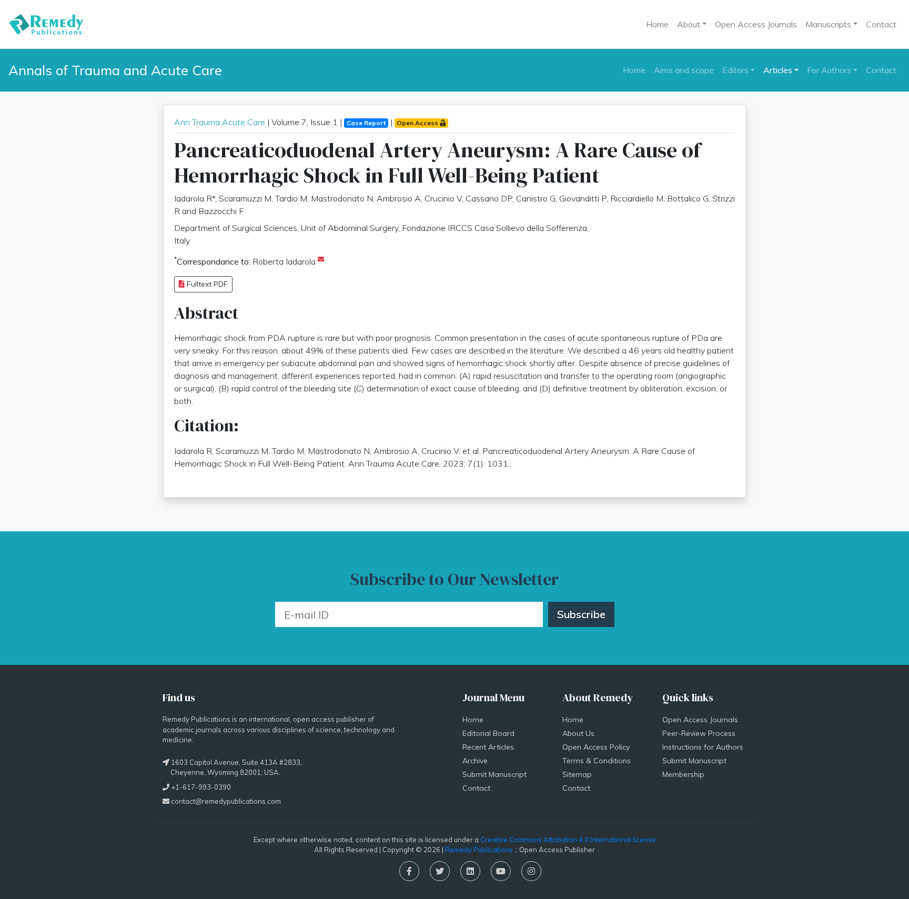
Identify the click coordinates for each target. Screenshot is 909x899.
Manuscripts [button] (828, 24)
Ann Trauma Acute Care (219, 122)
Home (657, 24)
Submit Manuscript (494, 774)
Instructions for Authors (702, 747)
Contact (881, 24)
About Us (578, 733)
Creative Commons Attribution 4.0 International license (568, 839)
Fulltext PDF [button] (206, 284)
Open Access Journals (756, 24)
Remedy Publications (479, 849)
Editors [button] (735, 70)
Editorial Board (488, 733)
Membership (683, 774)
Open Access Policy (596, 747)
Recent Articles (488, 747)
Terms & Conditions (596, 760)
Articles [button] (777, 70)
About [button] (688, 24)
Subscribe (581, 614)
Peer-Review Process (698, 733)
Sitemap (577, 774)
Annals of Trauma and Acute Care (115, 70)
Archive (475, 760)
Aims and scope (684, 70)
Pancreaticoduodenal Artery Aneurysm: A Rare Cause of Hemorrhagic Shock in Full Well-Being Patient (437, 162)
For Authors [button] (829, 70)
